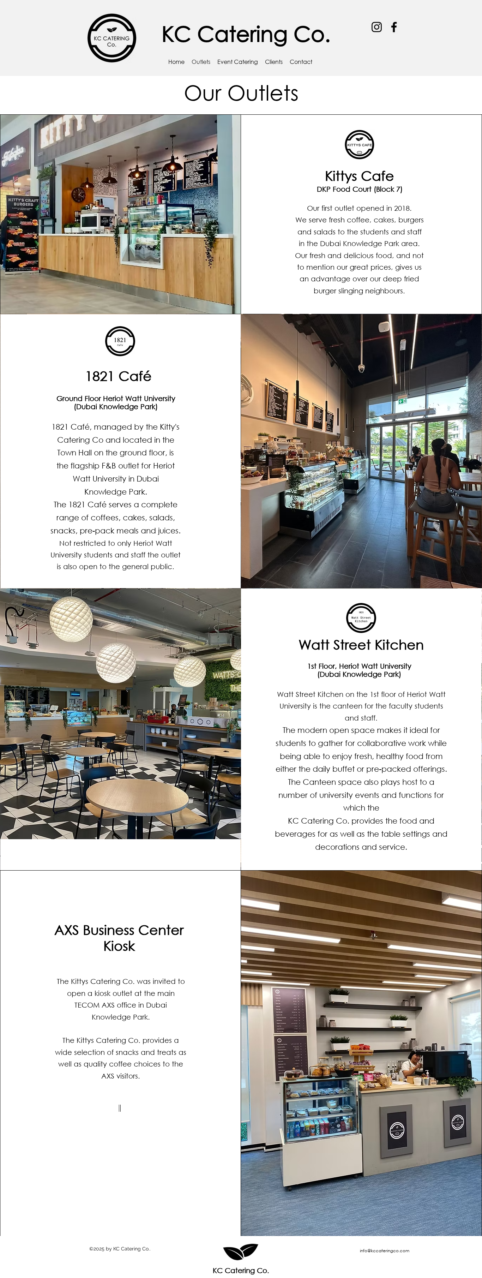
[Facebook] (394, 27)
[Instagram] (377, 27)
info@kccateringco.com (384, 1251)
